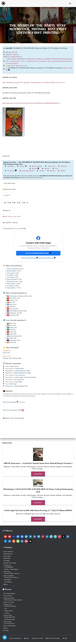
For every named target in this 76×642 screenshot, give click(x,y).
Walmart (52, 171)
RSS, (6, 216)
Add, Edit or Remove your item (17, 66)
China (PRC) (12, 298)
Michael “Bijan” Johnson (11, 573)
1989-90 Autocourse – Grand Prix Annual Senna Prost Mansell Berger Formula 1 (38, 463)
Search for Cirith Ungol (9, 402)
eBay (46, 168)
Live (5, 608)
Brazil (10, 330)
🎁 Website (6, 418)
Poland (11, 306)
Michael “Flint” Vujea (9, 563)
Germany (11, 300)
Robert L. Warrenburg (11, 569)
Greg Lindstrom (11, 288)
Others (5, 584)
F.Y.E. (56, 168)
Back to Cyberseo (13, 54)
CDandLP (64, 166)
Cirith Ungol (10, 273)
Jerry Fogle (10, 277)
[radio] (7, 202)
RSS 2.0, (11, 216)
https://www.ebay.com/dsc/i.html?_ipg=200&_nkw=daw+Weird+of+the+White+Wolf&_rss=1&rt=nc (32, 82)
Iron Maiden (18, 382)
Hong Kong (12, 309)
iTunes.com (11, 171)
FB (7, 70)
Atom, (16, 216)
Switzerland (12, 315)
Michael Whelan (11, 271)
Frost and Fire (7, 596)
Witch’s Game (8, 610)
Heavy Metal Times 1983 (22, 371)
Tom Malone (8, 582)
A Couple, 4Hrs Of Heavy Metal (12, 358)
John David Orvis (19, 379)
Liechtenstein (13, 340)
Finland (11, 338)
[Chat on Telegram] (4, 637)
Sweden (11, 327)
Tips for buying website (17, 418)
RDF (19, 216)
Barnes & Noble (37, 166)
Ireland (11, 342)
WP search (67, 68)
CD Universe (51, 166)
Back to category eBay (12, 57)
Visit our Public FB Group (28, 258)
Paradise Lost (7, 604)
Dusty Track (6, 353)
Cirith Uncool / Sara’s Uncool (13, 600)
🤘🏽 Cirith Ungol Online (15, 638)
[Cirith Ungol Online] (4, 3)
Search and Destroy (12, 269)
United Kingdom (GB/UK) (16, 311)
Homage (6, 630)
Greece (11, 304)
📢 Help (65, 638)
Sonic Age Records (28, 171)
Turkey (11, 332)
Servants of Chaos (10, 606)
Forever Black (7, 615)
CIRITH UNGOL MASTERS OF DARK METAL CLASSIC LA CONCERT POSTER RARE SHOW (36, 59)
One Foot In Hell (8, 602)
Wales (10, 323)
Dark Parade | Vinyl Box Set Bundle (25, 377)
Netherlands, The (14, 313)
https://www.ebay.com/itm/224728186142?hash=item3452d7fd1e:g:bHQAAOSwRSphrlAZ (30, 103)
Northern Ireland (13, 336)
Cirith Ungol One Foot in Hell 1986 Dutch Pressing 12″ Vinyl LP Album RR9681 (38, 510)
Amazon (22, 166)
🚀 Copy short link (11, 52)
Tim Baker (10, 275)
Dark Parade (7, 621)
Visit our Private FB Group (45, 258)
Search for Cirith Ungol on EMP (12, 410)
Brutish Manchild (9, 617)
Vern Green (7, 571)
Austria (11, 325)
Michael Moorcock (12, 281)
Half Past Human (9, 619)
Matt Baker (7, 579)
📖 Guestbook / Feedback (53, 638)
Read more (38, 474)
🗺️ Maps (26, 638)
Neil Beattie (6, 558)
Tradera (41, 171)
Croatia (11, 334)
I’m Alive (7, 613)
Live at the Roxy (20, 375)
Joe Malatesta (8, 567)
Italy (10, 302)
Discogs (34, 168)
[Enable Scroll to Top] (72, 638)
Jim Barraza (10, 286)
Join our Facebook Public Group (37, 253)
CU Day (14, 228)
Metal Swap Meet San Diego (22, 373)
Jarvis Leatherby (8, 575)
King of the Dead (12, 279)
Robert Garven (11, 283)
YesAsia (62, 171)
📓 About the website (37, 638)
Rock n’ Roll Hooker (9, 626)
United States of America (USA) (18, 296)
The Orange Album (9, 593)
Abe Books (10, 166)
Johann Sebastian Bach (21, 386)
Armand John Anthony (11, 577)
